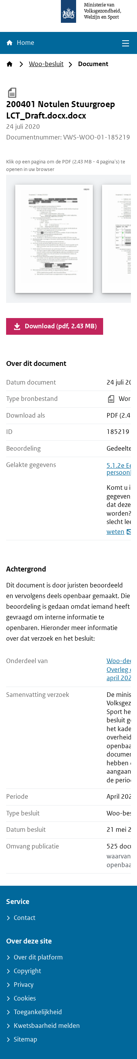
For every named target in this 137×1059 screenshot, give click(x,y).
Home (24, 43)
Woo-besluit (46, 64)
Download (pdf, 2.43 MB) (61, 326)
